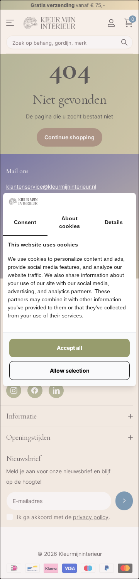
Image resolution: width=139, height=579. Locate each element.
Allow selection (70, 370)
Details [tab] (114, 222)
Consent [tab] (25, 222)
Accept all (69, 347)
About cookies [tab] (69, 222)
